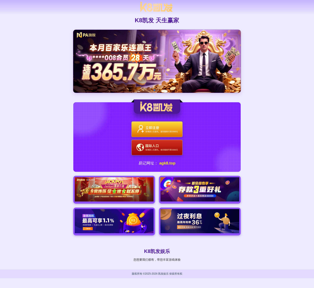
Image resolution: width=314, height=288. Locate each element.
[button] (154, 90)
